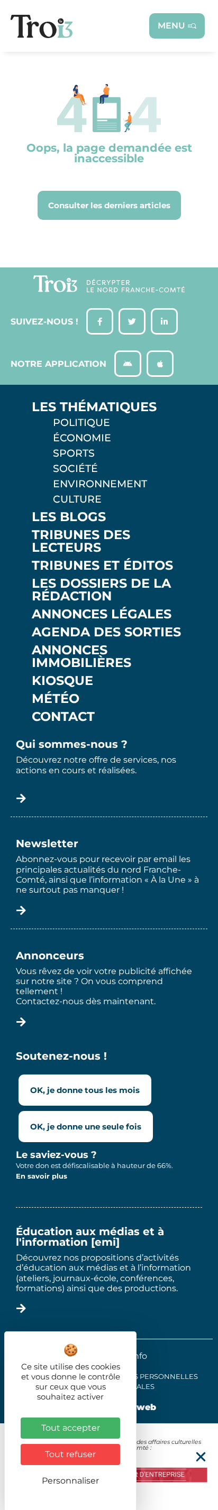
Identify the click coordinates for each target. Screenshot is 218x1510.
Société (75, 468)
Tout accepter (70, 1428)
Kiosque (62, 680)
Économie (82, 437)
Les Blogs (69, 517)
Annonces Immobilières (81, 656)
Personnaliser (70, 1481)
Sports (74, 453)
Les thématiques (94, 407)
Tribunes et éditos (102, 565)
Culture (77, 499)
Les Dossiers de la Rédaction (101, 590)
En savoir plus (41, 1176)
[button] (200, 1456)
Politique (81, 422)
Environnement (100, 483)
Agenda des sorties (106, 632)
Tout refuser (70, 1454)
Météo (55, 698)
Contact (63, 716)
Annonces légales (101, 614)
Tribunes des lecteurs (81, 541)
